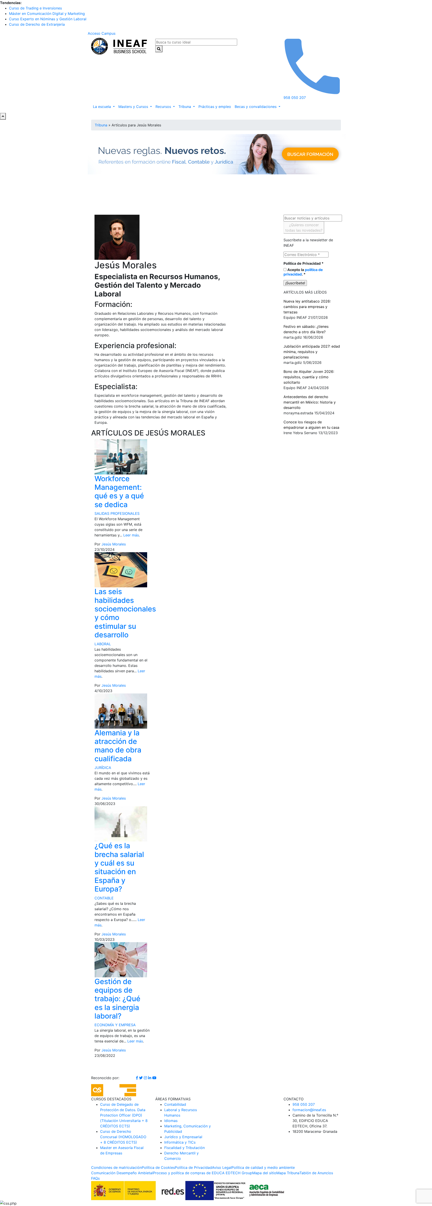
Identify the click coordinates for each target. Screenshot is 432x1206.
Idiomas (171, 1120)
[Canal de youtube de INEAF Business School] (154, 1078)
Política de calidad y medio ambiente (263, 1167)
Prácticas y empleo (214, 106)
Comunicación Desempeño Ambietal (122, 1173)
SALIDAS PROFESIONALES (117, 513)
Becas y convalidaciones (256, 106)
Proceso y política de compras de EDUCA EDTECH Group (202, 1173)
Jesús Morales (113, 544)
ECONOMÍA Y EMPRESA (115, 1025)
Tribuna (185, 106)
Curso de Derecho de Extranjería (37, 24)
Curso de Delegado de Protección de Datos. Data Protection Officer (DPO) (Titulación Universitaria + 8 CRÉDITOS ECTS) (124, 1115)
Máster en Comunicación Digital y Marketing (47, 13)
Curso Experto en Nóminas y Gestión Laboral (47, 19)
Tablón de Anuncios (316, 1173)
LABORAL (102, 644)
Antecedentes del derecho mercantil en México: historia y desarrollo (310, 402)
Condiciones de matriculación (116, 1167)
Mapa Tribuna (287, 1173)
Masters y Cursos (133, 106)
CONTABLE (104, 898)
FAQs (95, 1178)
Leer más (131, 535)
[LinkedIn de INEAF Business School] (150, 1078)
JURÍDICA (102, 767)
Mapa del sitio (264, 1173)
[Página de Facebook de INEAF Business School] (137, 1078)
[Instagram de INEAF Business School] (146, 1078)
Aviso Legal (222, 1167)
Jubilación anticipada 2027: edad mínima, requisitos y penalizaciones (312, 351)
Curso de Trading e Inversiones (35, 8)
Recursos (163, 106)
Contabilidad (175, 1104)
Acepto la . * (303, 271)
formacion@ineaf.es (309, 1110)
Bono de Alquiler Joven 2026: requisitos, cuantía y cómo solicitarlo (309, 377)
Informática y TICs (180, 1142)
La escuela (102, 106)
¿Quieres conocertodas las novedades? (303, 228)
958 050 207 (303, 1104)
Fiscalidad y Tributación (184, 1147)
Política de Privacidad (304, 263)
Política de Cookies (158, 1167)
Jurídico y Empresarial (183, 1137)
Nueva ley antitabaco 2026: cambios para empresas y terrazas (307, 306)
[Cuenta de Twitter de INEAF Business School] (141, 1078)
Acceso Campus (101, 33)
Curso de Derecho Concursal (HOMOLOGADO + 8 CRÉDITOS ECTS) (123, 1136)
